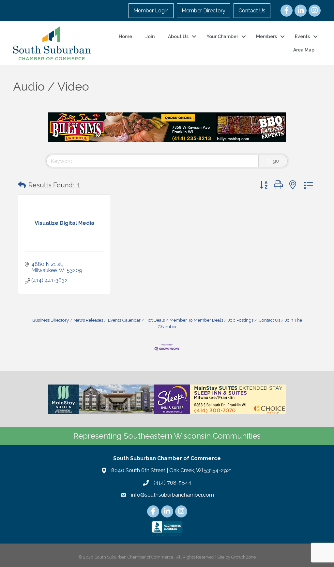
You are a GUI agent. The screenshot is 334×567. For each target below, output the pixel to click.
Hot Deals (155, 320)
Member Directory (203, 10)
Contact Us (252, 10)
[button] (22, 185)
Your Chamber (222, 36)
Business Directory (50, 320)
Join (150, 36)
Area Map (303, 49)
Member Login (151, 10)
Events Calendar (124, 320)
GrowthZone (243, 557)
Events (302, 36)
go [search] (276, 161)
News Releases (88, 320)
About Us (178, 36)
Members (266, 36)
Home (125, 36)
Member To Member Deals (196, 320)
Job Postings (240, 320)
